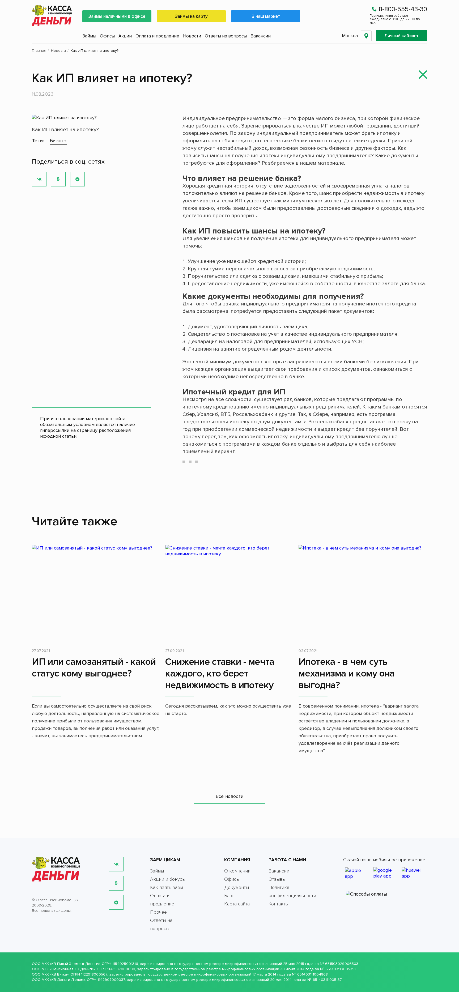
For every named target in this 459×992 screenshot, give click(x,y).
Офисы (107, 36)
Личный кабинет (401, 36)
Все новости (229, 796)
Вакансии (260, 36)
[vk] (116, 864)
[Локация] (366, 36)
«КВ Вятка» (59, 974)
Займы (89, 36)
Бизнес (58, 141)
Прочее (158, 912)
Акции (125, 36)
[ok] (116, 883)
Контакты (278, 904)
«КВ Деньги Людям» (67, 979)
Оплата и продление (157, 36)
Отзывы (277, 879)
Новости (192, 36)
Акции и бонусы (167, 879)
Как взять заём (166, 887)
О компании (237, 871)
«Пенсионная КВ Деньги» (72, 969)
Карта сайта (237, 904)
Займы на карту (191, 16)
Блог (229, 896)
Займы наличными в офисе (116, 16)
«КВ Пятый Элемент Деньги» (75, 963)
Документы (236, 887)
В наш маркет (266, 16)
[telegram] (116, 902)
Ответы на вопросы (226, 36)
